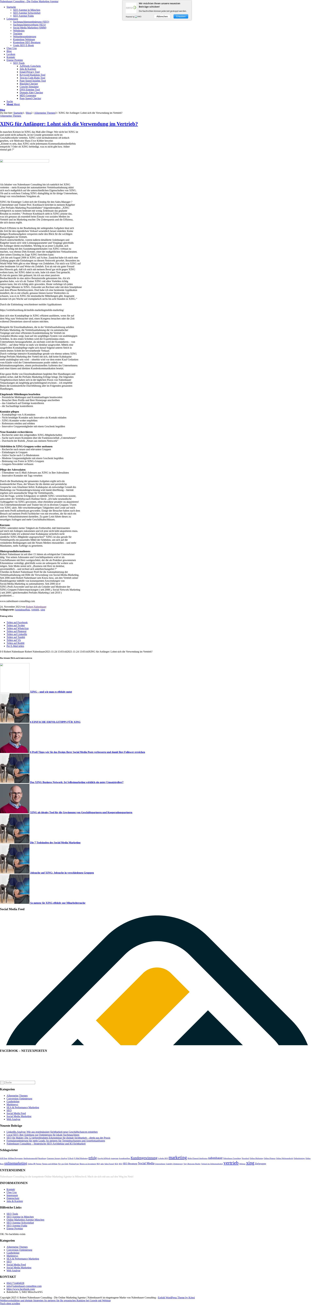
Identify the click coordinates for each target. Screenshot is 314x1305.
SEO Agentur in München (20, 1216)
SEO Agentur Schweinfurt (20, 1222)
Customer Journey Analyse (57, 1158)
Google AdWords (103, 1158)
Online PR (31, 1164)
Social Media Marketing (19, 1116)
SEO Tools (19, 63)
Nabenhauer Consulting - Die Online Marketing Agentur (29, 1)
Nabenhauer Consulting (232, 1158)
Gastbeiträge (13, 1101)
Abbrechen (162, 16)
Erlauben (181, 16)
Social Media (146, 1163)
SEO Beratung (130, 1163)
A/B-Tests (3, 1158)
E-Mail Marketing (81, 1158)
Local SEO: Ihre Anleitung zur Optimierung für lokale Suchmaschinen (43, 1134)
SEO (9, 1110)
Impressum (12, 1195)
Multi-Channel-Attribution (198, 1158)
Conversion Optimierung (19, 1098)
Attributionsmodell (30, 1158)
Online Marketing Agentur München (25, 1219)
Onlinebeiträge (299, 1158)
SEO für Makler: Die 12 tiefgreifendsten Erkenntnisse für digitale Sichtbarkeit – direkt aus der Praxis (58, 1137)
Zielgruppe (260, 1163)
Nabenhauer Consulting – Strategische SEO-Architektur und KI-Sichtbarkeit (46, 1143)
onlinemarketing (15, 1163)
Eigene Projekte (15, 1228)
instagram (114, 1158)
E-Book (71, 1158)
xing (42, 609)
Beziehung (42, 1158)
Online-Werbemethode (284, 1158)
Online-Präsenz (269, 1158)
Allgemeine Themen (10, 115)
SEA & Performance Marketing (23, 1107)
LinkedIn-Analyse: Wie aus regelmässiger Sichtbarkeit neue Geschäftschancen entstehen (52, 1131)
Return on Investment (88, 1164)
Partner (39, 1164)
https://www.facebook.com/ (21, 1289)
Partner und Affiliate (50, 1164)
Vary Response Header (192, 1164)
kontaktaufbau (22, 609)
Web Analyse (13, 1119)
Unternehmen (160, 1164)
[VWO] (138, 17)
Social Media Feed (16, 1113)
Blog (2, 110)
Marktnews (12, 1104)
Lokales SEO (163, 1158)
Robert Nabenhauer (36, 606)
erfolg (92, 1158)
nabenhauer (215, 1158)
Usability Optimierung (174, 1164)
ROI (98, 1164)
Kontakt (11, 1189)
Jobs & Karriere (15, 1201)
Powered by (130, 17)
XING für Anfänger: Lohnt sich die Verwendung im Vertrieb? (69, 124)
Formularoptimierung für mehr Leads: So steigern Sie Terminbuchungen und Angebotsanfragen (56, 1140)
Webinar (242, 1164)
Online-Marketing (256, 1158)
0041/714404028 (15, 1283)
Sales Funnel (109, 1164)
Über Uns (12, 1192)
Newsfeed (245, 1158)
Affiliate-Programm (15, 1158)
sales (102, 1164)
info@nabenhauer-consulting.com (24, 1286)
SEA (116, 1164)
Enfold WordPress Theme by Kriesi (176, 1297)
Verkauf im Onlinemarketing (212, 1164)
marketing (178, 1157)
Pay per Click (63, 1164)
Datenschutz (13, 1198)
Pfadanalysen (74, 1164)
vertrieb (35, 609)
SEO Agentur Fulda (17, 1225)
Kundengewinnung (144, 1158)
